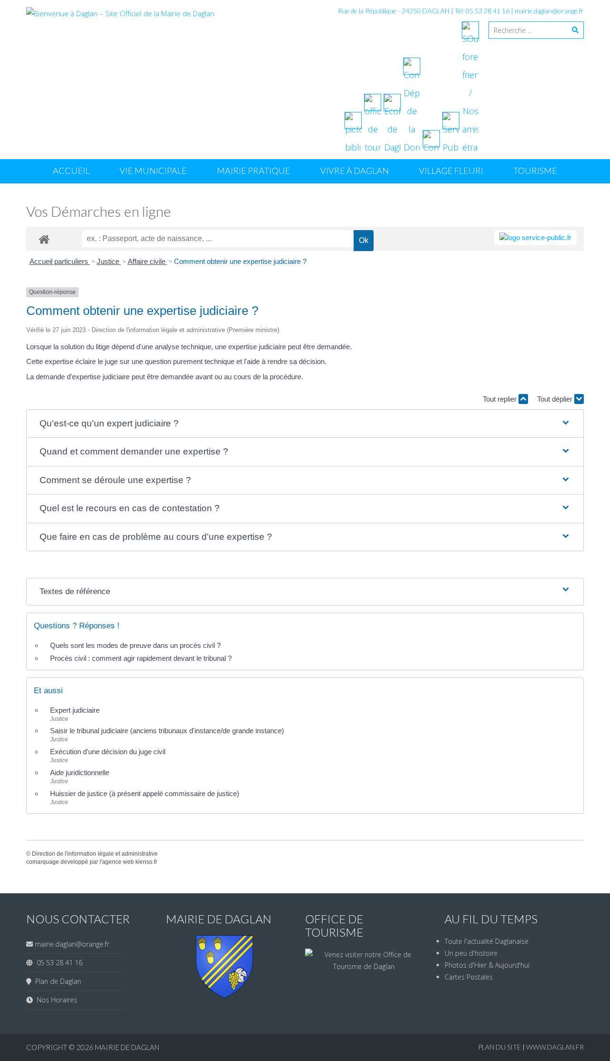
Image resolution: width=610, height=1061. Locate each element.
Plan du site (500, 1047)
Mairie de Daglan (127, 1047)
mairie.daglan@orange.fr (549, 11)
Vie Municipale (153, 170)
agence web (118, 862)
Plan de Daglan (56, 981)
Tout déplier (555, 399)
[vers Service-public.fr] (535, 237)
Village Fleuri (451, 170)
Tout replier (500, 399)
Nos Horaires (55, 999)
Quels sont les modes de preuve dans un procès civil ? (135, 645)
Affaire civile (147, 261)
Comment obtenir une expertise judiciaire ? (240, 261)
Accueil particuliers (60, 261)
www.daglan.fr (555, 1047)
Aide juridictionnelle (79, 772)
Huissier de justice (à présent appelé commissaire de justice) (144, 793)
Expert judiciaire (75, 710)
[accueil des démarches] (44, 239)
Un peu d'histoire (471, 953)
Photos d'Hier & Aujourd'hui (487, 965)
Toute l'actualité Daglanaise (487, 941)
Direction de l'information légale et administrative (95, 853)
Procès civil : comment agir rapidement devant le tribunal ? (141, 658)
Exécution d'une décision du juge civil (108, 752)
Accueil (71, 170)
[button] (305, 424)
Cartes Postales (469, 976)
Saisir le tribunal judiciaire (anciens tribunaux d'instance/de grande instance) (167, 731)
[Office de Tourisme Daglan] (364, 966)
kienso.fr (146, 862)
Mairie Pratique (253, 170)
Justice (109, 261)
